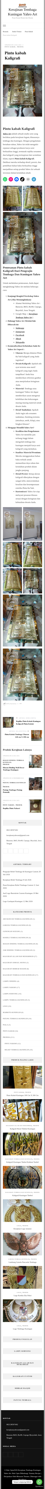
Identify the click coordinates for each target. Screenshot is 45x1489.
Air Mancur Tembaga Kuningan (17, 919)
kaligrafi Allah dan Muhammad (18, 956)
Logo (5, 1006)
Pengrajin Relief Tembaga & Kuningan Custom (20, 872)
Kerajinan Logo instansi (22, 1229)
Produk (20, 47)
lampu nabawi (9, 987)
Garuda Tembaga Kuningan (15, 925)
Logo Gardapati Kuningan (13, 901)
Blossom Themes (23, 1476)
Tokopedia (20, 342)
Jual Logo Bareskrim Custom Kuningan (18, 893)
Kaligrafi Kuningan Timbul (22, 1195)
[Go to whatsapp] (39, 1482)
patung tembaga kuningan (14, 782)
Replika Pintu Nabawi (11, 808)
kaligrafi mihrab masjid (14, 969)
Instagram (20, 332)
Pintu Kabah (10, 47)
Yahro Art (7, 134)
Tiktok (18, 339)
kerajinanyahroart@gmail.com (17, 835)
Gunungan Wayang (11, 931)
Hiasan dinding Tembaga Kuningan (13, 761)
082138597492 (12, 830)
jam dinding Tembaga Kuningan (17, 950)
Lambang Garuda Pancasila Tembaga (22, 1262)
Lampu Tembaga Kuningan (15, 1000)
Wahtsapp (20, 328)
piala (5, 1025)
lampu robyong (10, 994)
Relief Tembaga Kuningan (17, 1050)
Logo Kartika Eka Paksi (22, 1295)
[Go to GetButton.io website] (39, 1486)
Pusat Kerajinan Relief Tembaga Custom (18, 885)
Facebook (20, 335)
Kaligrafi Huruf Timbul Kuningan (22, 1129)
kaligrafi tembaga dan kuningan (19, 975)
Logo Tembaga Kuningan (22, 1329)
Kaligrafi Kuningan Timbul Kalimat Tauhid (22, 1162)
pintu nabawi (8, 805)
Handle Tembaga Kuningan (15, 938)
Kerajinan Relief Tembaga (12, 880)
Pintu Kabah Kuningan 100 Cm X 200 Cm (23, 1095)
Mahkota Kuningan (12, 1012)
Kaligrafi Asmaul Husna (14, 962)
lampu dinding (10, 981)
